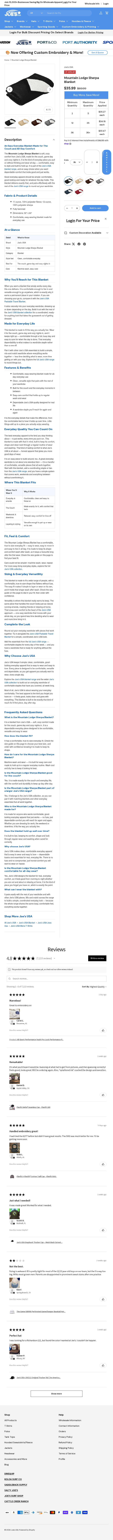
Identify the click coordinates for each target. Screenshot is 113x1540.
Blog (6, 1464)
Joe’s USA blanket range (25, 679)
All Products (10, 1420)
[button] (107, 13)
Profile (62, 1459)
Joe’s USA (46, 610)
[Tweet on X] (73, 244)
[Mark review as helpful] (103, 1030)
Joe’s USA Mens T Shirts (21, 925)
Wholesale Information (70, 1420)
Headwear (9, 1453)
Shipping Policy (66, 1448)
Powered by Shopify (27, 1530)
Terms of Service (67, 1453)
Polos (7, 1431)
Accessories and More (15, 1459)
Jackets (8, 1448)
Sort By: (86, 986)
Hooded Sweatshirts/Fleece (18, 1442)
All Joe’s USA (10, 922)
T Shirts (8, 1425)
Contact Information (69, 1425)
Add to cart (106, 162)
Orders (62, 1431)
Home (6, 60)
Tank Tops (9, 1436)
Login (106, 3)
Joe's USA (68, 67)
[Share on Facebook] (79, 244)
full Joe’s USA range (45, 359)
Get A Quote (98, 52)
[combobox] (59, 13)
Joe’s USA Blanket (27, 922)
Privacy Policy (65, 1436)
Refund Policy (65, 1442)
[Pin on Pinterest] (84, 244)
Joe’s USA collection (13, 569)
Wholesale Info (92, 3)
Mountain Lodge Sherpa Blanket (24, 60)
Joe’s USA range (21, 186)
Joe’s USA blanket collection (20, 312)
